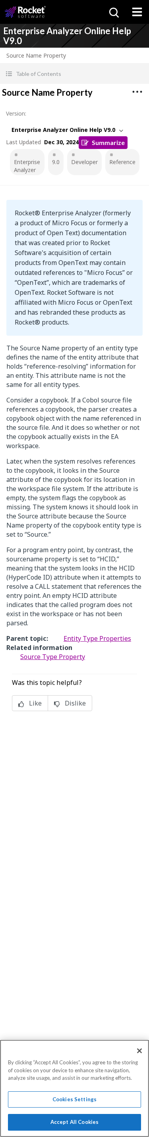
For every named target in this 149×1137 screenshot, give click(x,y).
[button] (74, 74)
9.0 (56, 162)
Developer (84, 162)
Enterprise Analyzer (27, 166)
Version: (16, 113)
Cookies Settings (74, 1099)
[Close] (139, 1051)
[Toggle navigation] (137, 12)
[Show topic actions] (137, 92)
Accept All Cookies (74, 1122)
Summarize (108, 142)
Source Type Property (52, 656)
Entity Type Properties (97, 638)
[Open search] (113, 12)
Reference (122, 162)
